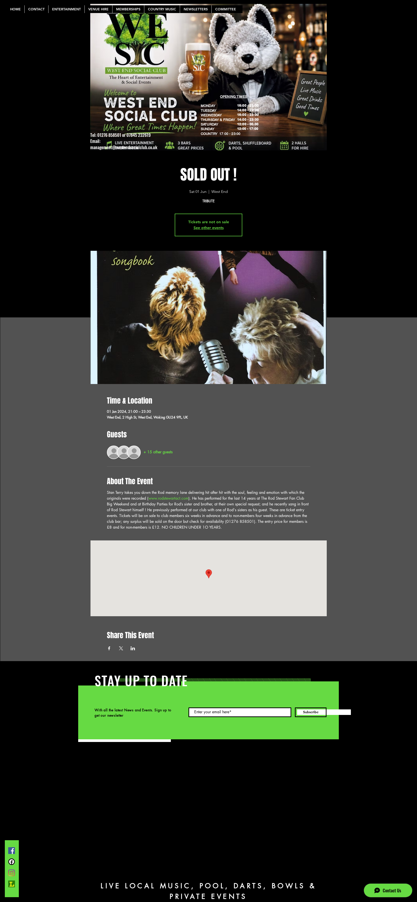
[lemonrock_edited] (11, 884)
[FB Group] (11, 861)
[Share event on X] (121, 648)
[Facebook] (11, 850)
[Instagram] (11, 872)
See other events (209, 227)
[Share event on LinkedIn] (133, 648)
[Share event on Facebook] (109, 648)
